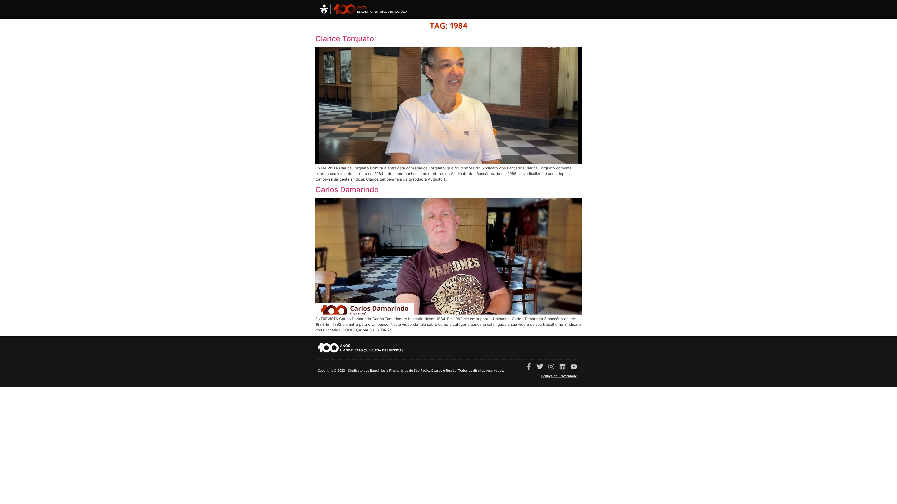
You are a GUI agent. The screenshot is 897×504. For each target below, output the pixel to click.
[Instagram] (551, 366)
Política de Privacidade (559, 376)
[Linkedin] (562, 366)
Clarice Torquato (344, 38)
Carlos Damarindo (347, 189)
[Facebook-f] (529, 366)
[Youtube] (573, 366)
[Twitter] (540, 366)
